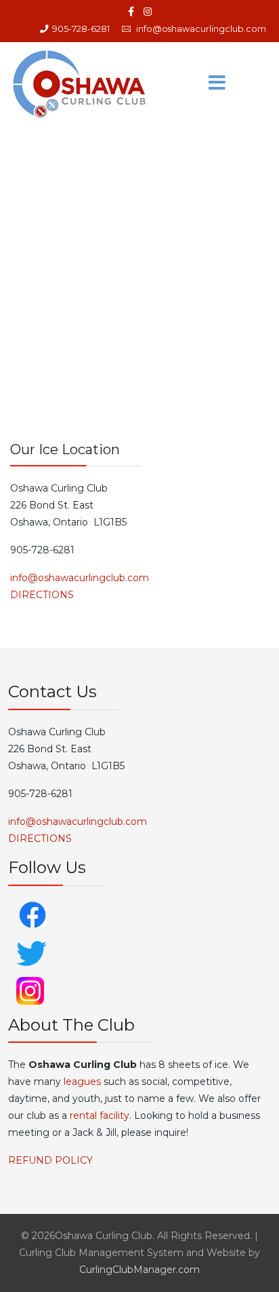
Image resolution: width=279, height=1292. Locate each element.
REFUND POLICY (50, 1160)
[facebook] (131, 11)
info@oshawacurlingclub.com (201, 29)
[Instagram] (148, 11)
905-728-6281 (81, 29)
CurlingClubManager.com (139, 1269)
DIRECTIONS (42, 595)
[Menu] (217, 83)
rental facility (99, 1115)
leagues (82, 1081)
